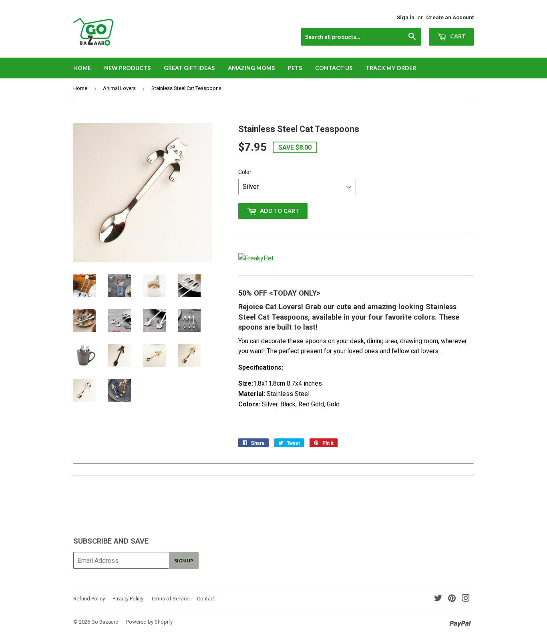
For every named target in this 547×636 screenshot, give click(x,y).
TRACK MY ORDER (391, 67)
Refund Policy (89, 599)
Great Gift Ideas (189, 67)
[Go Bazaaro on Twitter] (438, 599)
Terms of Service (170, 599)
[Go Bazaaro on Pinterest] (452, 599)
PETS (295, 67)
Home (80, 88)
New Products (127, 67)
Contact (206, 599)
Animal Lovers (119, 88)
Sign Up (183, 561)
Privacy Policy (128, 599)
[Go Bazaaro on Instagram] (466, 599)
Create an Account (450, 17)
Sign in (405, 17)
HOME (82, 67)
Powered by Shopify (149, 622)
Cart (457, 36)
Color (244, 172)
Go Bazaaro (105, 622)
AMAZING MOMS (251, 67)
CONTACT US (333, 67)
